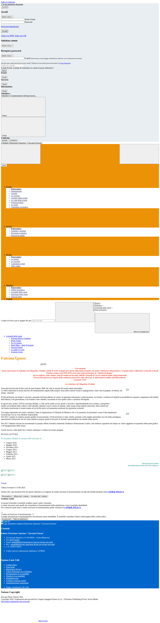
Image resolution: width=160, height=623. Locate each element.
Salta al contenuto (8, 2)
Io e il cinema (16, 343)
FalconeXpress (17, 347)
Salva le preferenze (20, 519)
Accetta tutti (39, 496)
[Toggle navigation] (20, 154)
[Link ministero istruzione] (12, 4)
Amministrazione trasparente (17, 583)
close (4, 165)
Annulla (4, 140)
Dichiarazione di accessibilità (17, 574)
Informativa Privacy (14, 569)
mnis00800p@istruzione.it (32, 542)
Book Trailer (16, 341)
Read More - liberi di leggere (22, 345)
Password (28, 22)
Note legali (10, 567)
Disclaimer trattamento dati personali (15, 601)
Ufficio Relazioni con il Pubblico (19, 572)
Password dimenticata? (10, 26)
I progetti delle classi (103, 308)
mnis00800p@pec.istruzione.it (33, 544)
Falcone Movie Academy (21, 338)
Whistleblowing (12, 578)
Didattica (98, 305)
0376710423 (15, 540)
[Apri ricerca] (139, 154)
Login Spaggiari (65, 63)
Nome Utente (30, 19)
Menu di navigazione (141, 332)
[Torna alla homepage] (80, 143)
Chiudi (4, 77)
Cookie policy (11, 565)
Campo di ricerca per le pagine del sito (16, 321)
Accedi (4, 7)
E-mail (27, 58)
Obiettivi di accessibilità (15, 576)
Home (97, 303)
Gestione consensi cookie (16, 581)
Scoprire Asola (17, 352)
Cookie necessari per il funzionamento (16, 514)
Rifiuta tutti (21, 496)
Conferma (13, 140)
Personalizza (6, 496)
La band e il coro (17, 350)
